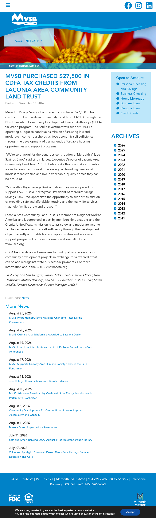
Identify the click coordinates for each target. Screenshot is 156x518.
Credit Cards (129, 113)
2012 (121, 213)
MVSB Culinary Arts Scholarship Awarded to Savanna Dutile (45, 334)
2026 (121, 145)
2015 (121, 199)
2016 (121, 194)
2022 (121, 165)
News (25, 298)
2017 (121, 189)
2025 (121, 150)
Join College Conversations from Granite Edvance (39, 381)
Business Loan (130, 103)
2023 (121, 160)
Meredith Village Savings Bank (32, 19)
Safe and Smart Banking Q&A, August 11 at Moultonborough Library (50, 440)
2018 (121, 184)
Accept (130, 512)
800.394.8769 (73, 484)
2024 (121, 155)
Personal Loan (130, 108)
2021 (121, 170)
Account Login (27, 41)
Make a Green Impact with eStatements (33, 427)
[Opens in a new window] (128, 5)
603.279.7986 (97, 479)
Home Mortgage (132, 98)
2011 (121, 218)
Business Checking (133, 93)
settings (110, 514)
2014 (121, 203)
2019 (121, 179)
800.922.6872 (118, 479)
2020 (121, 174)
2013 (121, 208)
